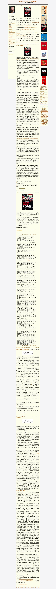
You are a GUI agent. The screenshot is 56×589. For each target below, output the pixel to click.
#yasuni (42, 122)
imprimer (17, 42)
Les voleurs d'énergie (12, 42)
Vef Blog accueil (43, 103)
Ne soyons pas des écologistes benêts (11, 29)
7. (17, 299)
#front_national (43, 114)
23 (28, 587)
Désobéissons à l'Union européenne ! (12, 28)
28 (35, 587)
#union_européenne (45, 121)
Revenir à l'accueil (12, 23)
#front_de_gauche (44, 113)
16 (18, 587)
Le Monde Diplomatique (43, 86)
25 (31, 587)
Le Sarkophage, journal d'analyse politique (43, 89)
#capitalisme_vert (46, 106)
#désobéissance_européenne (47, 111)
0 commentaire (37, 42)
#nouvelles (45, 117)
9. (17, 318)
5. (17, 260)
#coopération (44, 107)
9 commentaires (37, 347)
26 (32, 587)
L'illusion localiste (11, 43)
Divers (22, 42)
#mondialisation (45, 116)
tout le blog (10, 44)
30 (38, 587)
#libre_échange (44, 115)
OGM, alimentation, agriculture (11, 36)
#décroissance (44, 109)
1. (17, 235)
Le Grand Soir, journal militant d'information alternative (43, 88)
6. (17, 290)
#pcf (41, 119)
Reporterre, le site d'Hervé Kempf (43, 91)
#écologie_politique (46, 123)
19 (22, 587)
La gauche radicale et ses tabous (25, 347)
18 (21, 587)
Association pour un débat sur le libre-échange (43, 92)
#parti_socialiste (44, 118)
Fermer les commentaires (33, 234)
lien (19, 42)
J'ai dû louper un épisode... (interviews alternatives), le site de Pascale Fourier (43, 94)
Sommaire (10, 48)
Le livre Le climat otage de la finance (12, 31)
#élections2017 (44, 124)
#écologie (45, 122)
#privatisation (45, 119)
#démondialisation (44, 110)
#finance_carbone (46, 112)
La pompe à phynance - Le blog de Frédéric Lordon (43, 101)
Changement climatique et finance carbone (12, 33)
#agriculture (44, 105)
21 (25, 587)
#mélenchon (42, 117)
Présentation (10, 27)
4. (17, 253)
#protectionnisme (44, 120)
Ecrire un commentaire (25, 234)
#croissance (44, 108)
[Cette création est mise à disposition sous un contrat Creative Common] (10, 51)
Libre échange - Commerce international (12, 32)
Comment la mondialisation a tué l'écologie (11, 26)
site (30, 253)
